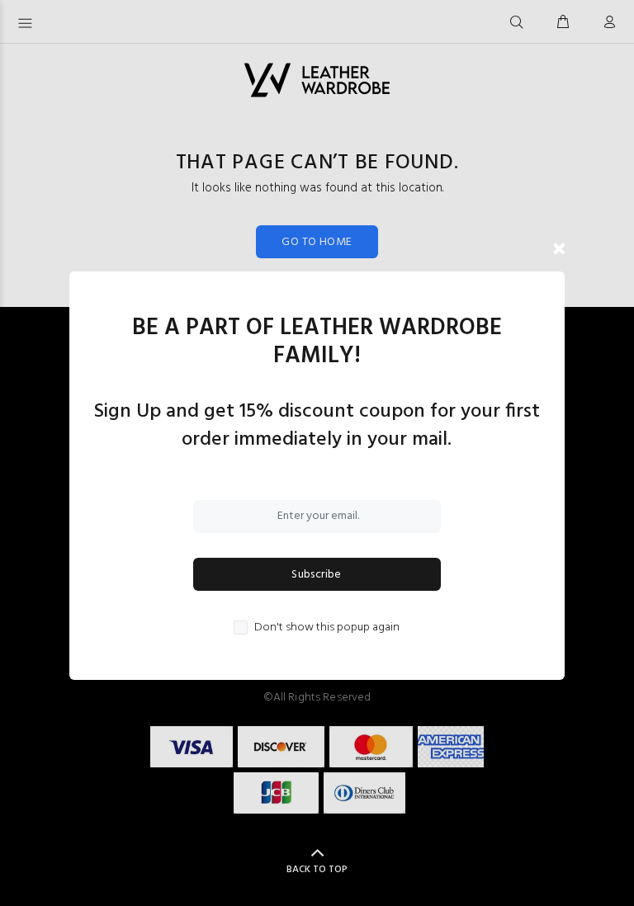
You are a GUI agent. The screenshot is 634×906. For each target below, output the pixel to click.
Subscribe (316, 574)
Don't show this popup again (327, 628)
